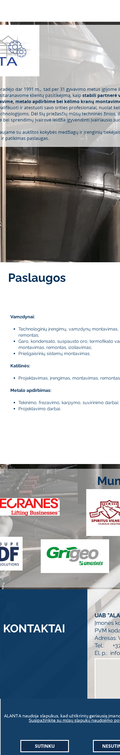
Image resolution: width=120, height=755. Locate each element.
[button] (44, 746)
